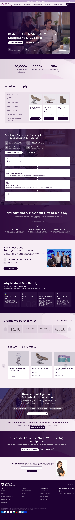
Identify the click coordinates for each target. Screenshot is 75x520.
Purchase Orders (26, 490)
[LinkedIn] (71, 1)
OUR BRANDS (47, 4)
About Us (3, 490)
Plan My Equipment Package (29, 449)
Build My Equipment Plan (12, 152)
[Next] (65, 366)
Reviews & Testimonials (7, 496)
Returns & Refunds (45, 493)
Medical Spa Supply (7, 508)
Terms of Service (44, 496)
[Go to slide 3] (66, 50)
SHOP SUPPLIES (27, 4)
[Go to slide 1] (58, 50)
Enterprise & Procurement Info (36, 413)
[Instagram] (69, 1)
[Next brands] (69, 329)
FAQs (23, 496)
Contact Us (4, 502)
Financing (24, 493)
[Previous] (4, 366)
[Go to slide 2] (62, 50)
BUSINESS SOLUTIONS (37, 4)
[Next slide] (65, 46)
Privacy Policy (43, 499)
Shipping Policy (43, 490)
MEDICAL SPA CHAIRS (15, 42)
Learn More (30, 152)
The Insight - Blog (5, 499)
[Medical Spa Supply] (6, 4)
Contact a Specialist (47, 449)
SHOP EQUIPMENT (17, 4)
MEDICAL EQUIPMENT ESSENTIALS (33, 42)
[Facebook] (73, 1)
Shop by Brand (63, 320)
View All (11, 97)
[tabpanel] (18, 365)
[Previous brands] (5, 329)
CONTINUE (31, 471)
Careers (3, 493)
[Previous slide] (60, 46)
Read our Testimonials (37, 427)
